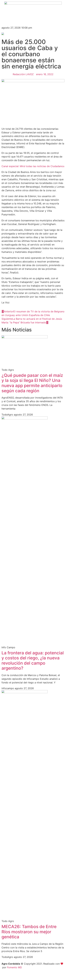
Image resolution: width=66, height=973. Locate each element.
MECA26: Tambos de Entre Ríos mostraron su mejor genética (29, 931)
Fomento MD (14, 967)
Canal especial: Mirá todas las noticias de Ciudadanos (33, 166)
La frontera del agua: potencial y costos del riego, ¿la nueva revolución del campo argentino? (33, 660)
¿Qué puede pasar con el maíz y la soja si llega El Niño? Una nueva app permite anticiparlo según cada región (32, 383)
